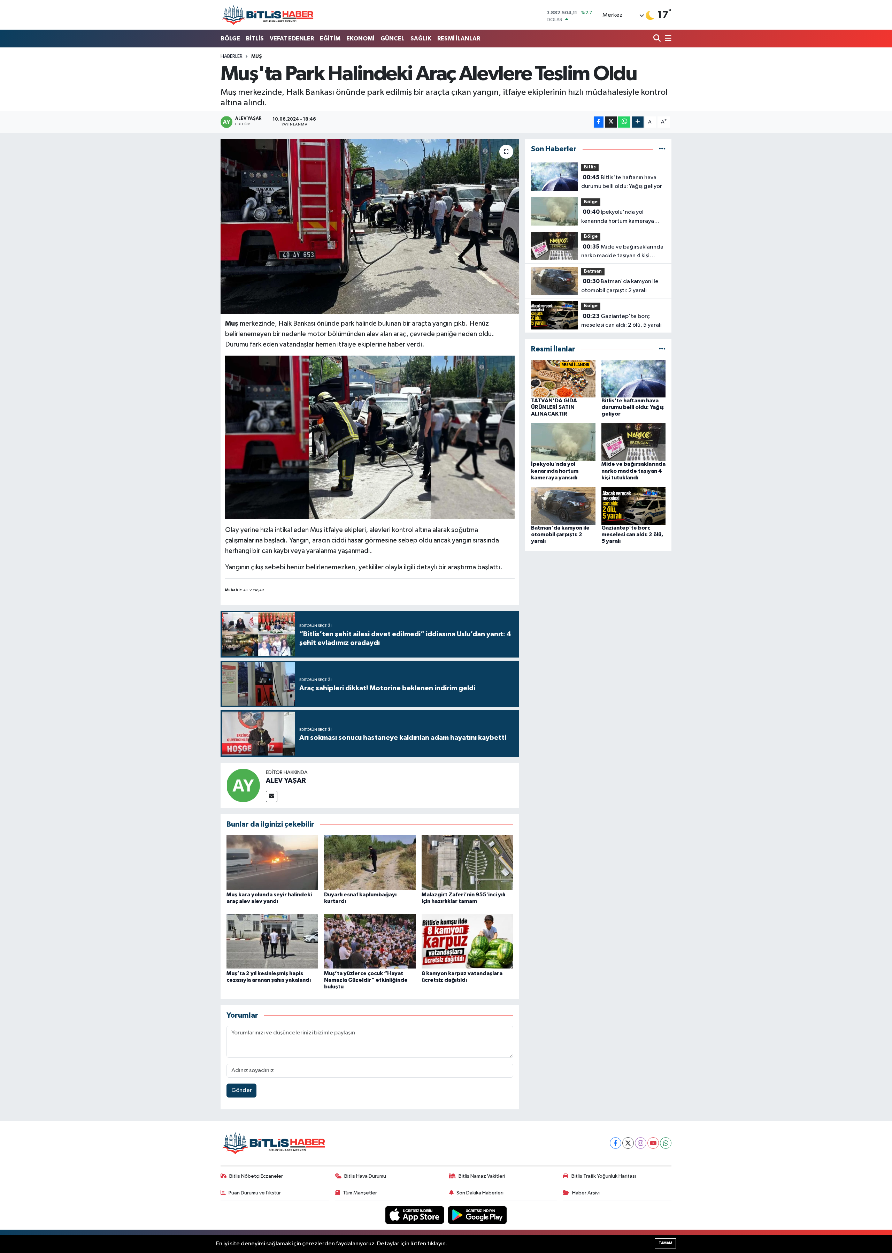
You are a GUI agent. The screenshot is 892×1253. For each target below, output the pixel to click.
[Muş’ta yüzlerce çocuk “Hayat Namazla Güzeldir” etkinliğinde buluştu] (370, 941)
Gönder (241, 1090)
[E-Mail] (271, 796)
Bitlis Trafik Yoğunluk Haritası (603, 1176)
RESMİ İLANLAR (458, 38)
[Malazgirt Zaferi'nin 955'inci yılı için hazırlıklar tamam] (467, 862)
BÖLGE (230, 38)
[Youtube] (653, 1143)
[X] (628, 1143)
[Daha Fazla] (638, 122)
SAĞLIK (420, 38)
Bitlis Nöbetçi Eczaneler (256, 1176)
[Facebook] (615, 1143)
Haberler (232, 56)
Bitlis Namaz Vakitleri (482, 1176)
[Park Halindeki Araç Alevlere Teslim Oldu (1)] (370, 436)
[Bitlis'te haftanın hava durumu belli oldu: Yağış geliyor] (633, 378)
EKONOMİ (360, 38)
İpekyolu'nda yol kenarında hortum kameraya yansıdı (617, 217)
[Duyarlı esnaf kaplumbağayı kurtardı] (370, 862)
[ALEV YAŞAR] (243, 785)
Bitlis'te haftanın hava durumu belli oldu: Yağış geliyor (621, 182)
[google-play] (477, 1215)
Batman (593, 271)
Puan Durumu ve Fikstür (255, 1192)
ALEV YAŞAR (286, 780)
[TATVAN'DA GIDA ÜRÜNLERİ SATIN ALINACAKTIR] (563, 378)
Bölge (591, 202)
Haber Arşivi (586, 1192)
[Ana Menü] (667, 38)
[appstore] (415, 1215)
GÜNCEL (392, 38)
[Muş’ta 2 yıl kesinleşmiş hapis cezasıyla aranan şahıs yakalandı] (272, 941)
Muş (256, 56)
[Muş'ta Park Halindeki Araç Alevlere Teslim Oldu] (370, 226)
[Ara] (657, 38)
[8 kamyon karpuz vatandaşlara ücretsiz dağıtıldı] (467, 941)
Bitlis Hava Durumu (365, 1176)
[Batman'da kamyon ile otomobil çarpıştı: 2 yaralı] (563, 506)
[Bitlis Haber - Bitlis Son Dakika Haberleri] (268, 14)
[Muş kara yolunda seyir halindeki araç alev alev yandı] (272, 862)
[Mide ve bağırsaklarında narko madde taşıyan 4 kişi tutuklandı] (633, 442)
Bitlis (590, 167)
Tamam (665, 1243)
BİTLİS (255, 38)
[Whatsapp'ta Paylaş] (624, 122)
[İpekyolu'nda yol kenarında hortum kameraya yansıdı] (563, 442)
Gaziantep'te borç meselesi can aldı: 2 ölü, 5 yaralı (621, 320)
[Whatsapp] (665, 1143)
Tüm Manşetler (360, 1192)
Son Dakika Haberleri (479, 1192)
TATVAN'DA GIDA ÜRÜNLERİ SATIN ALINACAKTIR (554, 407)
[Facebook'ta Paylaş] (598, 122)
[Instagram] (640, 1143)
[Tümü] (662, 149)
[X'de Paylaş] (611, 122)
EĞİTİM (330, 38)
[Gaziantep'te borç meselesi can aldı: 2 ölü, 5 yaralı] (633, 506)
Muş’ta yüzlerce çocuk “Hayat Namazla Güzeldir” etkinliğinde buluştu (366, 980)
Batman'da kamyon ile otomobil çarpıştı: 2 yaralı (620, 286)
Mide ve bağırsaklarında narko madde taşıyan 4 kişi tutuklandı (622, 252)
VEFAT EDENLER (292, 38)
